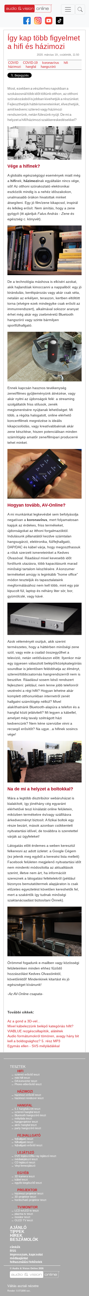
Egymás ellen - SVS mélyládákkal (33, 1046)
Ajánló (18, 1228)
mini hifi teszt (22, 1077)
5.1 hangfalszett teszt (27, 1108)
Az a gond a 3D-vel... (23, 1021)
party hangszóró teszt (28, 1128)
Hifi (20, 1071)
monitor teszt (22, 1217)
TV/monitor (27, 1207)
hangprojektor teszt (26, 1121)
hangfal (31, 67)
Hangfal (24, 1105)
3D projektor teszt (25, 1196)
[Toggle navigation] (68, 9)
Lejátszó (25, 1152)
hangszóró (48, 67)
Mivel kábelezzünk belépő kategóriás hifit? (40, 1026)
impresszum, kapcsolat (26, 1254)
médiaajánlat (19, 1258)
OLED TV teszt (24, 1220)
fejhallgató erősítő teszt (28, 1145)
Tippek (17, 1232)
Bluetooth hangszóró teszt (30, 1115)
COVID (13, 63)
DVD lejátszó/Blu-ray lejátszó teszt (35, 1155)
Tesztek (17, 1067)
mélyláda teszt (23, 1118)
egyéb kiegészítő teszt (28, 1182)
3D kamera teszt (25, 1176)
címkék (15, 1247)
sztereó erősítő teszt (27, 1074)
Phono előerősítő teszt (28, 1084)
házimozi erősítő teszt (28, 1094)
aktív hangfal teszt (26, 1124)
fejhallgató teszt (24, 1138)
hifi (66, 63)
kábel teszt (21, 1179)
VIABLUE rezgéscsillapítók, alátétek (35, 1031)
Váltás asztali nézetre (23, 1286)
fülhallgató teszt (24, 1142)
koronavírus (50, 63)
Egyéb (23, 1173)
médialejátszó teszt (26, 1159)
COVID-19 (30, 63)
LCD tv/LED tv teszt (27, 1210)
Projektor (27, 1190)
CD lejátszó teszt (25, 1162)
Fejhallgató (29, 1135)
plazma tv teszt (24, 1213)
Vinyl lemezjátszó (25, 1165)
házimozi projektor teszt (29, 1193)
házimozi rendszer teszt (29, 1098)
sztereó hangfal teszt (27, 1112)
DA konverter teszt (26, 1080)
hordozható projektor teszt (30, 1199)
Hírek (16, 1236)
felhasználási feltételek (26, 1262)
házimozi (14, 67)
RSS (13, 1251)
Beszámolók (24, 1240)
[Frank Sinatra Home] (44, 143)
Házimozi (25, 1091)
